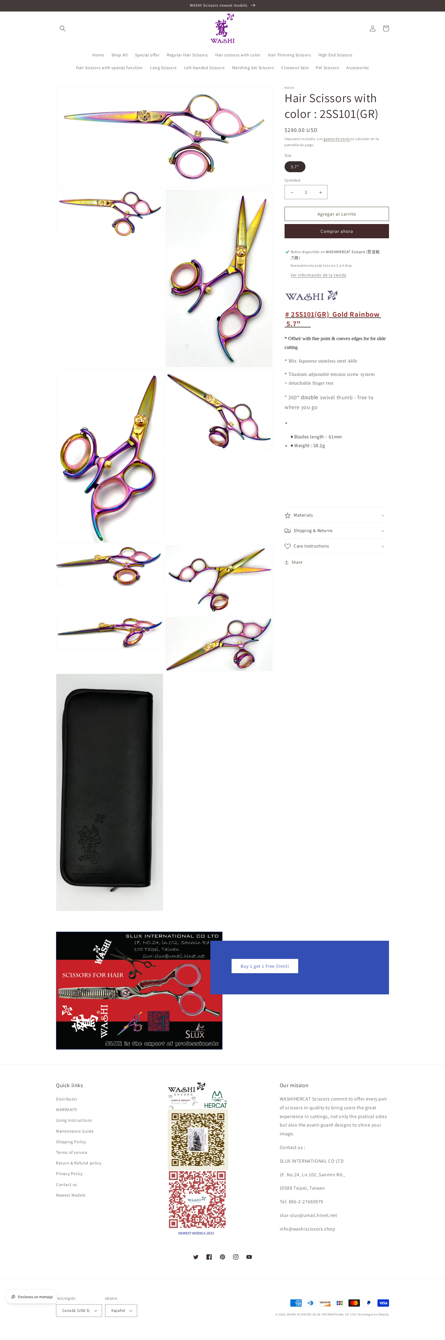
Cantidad (292, 180)
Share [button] (297, 562)
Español (118, 1310)
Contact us (66, 1184)
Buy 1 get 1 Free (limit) (265, 966)
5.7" (295, 167)
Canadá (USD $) (76, 1310)
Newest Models (71, 1195)
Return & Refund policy (78, 1163)
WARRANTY (66, 1109)
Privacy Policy (69, 1173)
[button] (62, 28)
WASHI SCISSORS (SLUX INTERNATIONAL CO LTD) (321, 1314)
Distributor (67, 1099)
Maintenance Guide (75, 1131)
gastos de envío (337, 138)
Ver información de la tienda (318, 275)
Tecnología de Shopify (373, 1314)
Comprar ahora (337, 231)
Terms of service (71, 1152)
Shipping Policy (71, 1141)
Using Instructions (74, 1120)
